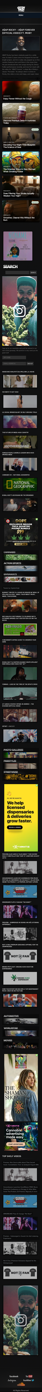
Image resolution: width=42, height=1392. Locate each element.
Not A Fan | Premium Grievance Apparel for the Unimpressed (19, 1262)
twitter (28, 1380)
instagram (12, 1380)
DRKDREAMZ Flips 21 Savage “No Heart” (17, 1214)
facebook (14, 1376)
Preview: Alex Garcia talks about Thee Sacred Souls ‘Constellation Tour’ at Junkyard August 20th (21, 1164)
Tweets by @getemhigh (11, 588)
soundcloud (21, 1384)
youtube (29, 1376)
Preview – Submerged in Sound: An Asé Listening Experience (20, 1237)
